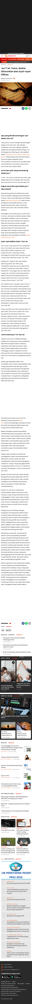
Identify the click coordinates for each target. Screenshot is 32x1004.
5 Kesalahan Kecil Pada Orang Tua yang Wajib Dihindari (11, 785)
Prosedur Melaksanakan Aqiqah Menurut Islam (7, 734)
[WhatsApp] (26, 108)
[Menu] (2, 56)
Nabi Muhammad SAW (12, 200)
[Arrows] (2, 671)
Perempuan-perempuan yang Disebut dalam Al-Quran (15, 646)
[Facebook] (23, 108)
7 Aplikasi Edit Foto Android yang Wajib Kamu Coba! (17, 937)
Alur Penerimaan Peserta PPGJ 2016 (18, 883)
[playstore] (16, 978)
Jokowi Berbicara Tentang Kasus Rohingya (15, 811)
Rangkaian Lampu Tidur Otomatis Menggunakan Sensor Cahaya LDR (18, 930)
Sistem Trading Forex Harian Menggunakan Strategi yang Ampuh (8, 850)
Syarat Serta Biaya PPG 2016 (16, 899)
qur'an (8, 630)
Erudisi (3, 64)
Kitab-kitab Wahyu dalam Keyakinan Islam (17, 652)
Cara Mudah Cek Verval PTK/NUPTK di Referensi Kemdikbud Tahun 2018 (18, 923)
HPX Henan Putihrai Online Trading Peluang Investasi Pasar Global (23, 833)
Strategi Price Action (8, 830)
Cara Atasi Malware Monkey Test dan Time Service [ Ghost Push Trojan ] (17, 891)
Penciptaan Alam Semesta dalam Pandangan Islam (14, 639)
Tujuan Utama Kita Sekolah (10, 757)
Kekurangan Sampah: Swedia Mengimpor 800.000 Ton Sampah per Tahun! (14, 797)
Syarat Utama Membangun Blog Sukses (11, 766)
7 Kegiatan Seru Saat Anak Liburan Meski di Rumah (23, 685)
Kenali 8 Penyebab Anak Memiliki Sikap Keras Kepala (7, 687)
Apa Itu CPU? (5, 776)
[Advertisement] (16, 26)
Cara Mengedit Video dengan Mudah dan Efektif (14, 717)
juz (3, 630)
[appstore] (5, 978)
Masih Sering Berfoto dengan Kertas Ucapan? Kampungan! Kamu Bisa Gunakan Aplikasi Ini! (18, 907)
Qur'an (10, 64)
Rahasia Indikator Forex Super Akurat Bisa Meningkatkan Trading (23, 851)
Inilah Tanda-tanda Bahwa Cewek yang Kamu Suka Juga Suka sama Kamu (18, 954)
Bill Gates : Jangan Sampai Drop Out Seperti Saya (15, 805)
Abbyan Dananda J (7, 78)
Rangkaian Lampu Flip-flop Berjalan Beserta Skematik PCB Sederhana (17, 945)
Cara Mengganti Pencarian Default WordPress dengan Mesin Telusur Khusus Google (12, 747)
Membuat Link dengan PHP (15, 916)
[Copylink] (29, 108)
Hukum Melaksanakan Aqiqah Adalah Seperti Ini (22, 734)
